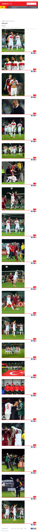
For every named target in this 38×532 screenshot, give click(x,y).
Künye (15, 528)
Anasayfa (12, 528)
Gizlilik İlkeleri (21, 528)
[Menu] (27, 3)
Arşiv (11, 0)
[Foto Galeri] (35, 0)
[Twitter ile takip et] (33, 528)
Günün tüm (33, 7)
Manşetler (4, 0)
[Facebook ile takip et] (32, 528)
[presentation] (4, 7)
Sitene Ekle (14, 0)
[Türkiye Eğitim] (7, 3)
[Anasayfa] (2, 0)
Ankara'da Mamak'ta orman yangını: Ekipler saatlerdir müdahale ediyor (19, 7)
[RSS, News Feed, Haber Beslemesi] (35, 528)
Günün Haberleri (8, 0)
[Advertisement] (19, 14)
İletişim (18, 528)
